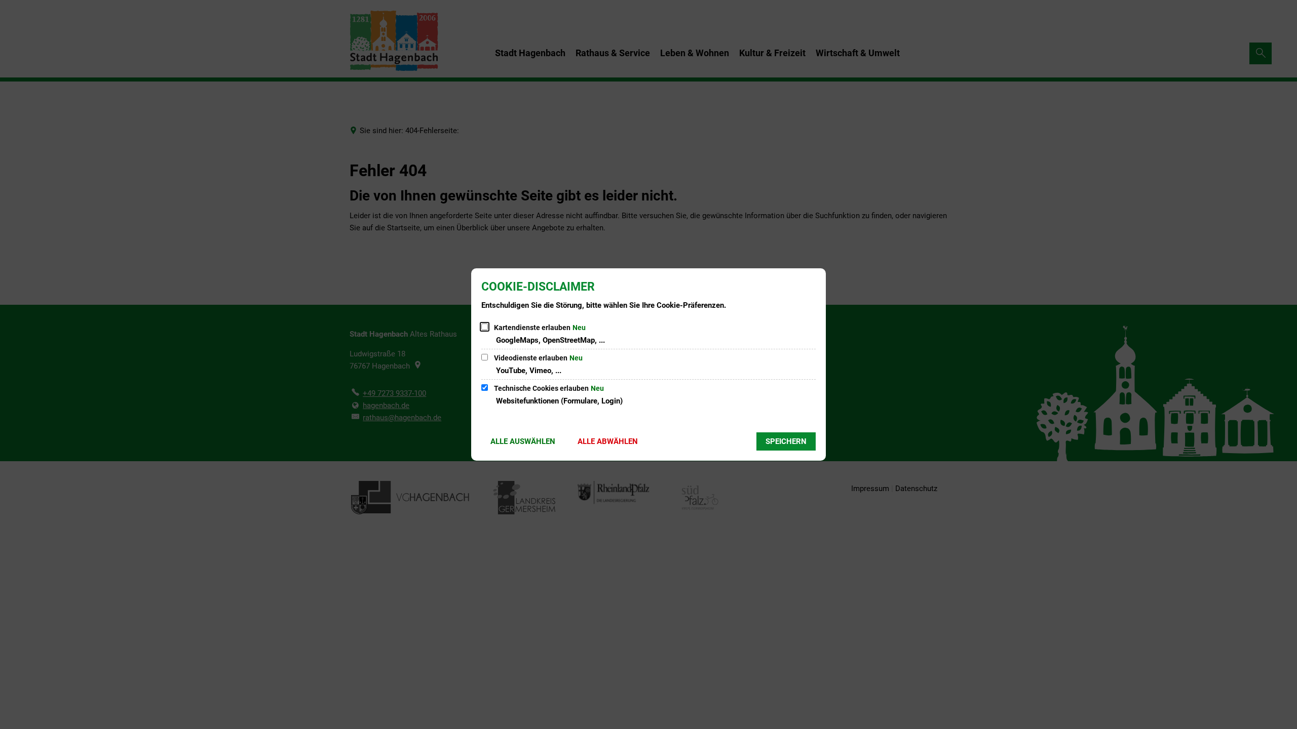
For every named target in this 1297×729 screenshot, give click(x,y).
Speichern (786, 441)
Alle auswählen (522, 441)
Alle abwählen (608, 441)
